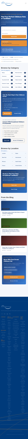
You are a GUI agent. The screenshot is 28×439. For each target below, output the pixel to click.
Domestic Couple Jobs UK (9, 379)
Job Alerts (3, 344)
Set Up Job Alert (14, 277)
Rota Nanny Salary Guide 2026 (23, 323)
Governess (16, 321)
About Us (3, 321)
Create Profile (17, 113)
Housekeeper (16, 326)
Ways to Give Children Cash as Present (22, 401)
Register (3, 342)
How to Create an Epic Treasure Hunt (23, 387)
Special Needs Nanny (22, 347)
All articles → (4, 199)
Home (3, 319)
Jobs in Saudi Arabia (9, 403)
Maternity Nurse (16, 323)
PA (15, 341)
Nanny (16, 319)
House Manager (16, 328)
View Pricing (14, 189)
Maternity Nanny (16, 325)
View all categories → (6, 70)
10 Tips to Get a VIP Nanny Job (23, 370)
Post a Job (6, 140)
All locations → (4, 150)
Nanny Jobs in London (9, 324)
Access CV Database (18, 140)
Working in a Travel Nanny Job (23, 366)
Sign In (3, 337)
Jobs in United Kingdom (9, 418)
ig (7, 313)
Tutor (16, 343)
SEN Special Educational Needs (15, 347)
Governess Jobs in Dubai (9, 375)
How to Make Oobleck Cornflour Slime (23, 409)
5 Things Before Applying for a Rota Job (23, 359)
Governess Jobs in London (9, 370)
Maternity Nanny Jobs (9, 354)
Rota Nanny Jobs (9, 333)
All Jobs (9, 320)
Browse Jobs (7, 113)
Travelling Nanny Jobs (9, 338)
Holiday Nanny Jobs (9, 343)
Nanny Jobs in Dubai (9, 359)
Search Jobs (14, 36)
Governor (16, 349)
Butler (16, 339)
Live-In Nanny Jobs (9, 329)
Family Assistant (16, 337)
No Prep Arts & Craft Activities (23, 382)
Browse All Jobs (14, 281)
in (4, 313)
